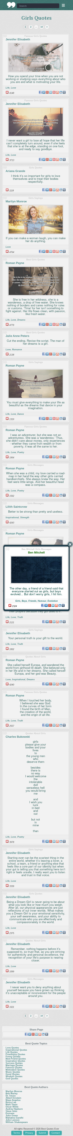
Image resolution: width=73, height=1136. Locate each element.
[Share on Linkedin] (52, 605)
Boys (24, 601)
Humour (42, 601)
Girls (17, 601)
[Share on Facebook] (42, 605)
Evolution (53, 601)
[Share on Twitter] (46, 605)
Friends (32, 601)
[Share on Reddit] (59, 605)
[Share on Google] (49, 605)
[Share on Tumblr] (63, 605)
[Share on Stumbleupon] (56, 605)
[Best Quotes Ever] (11, 5)
